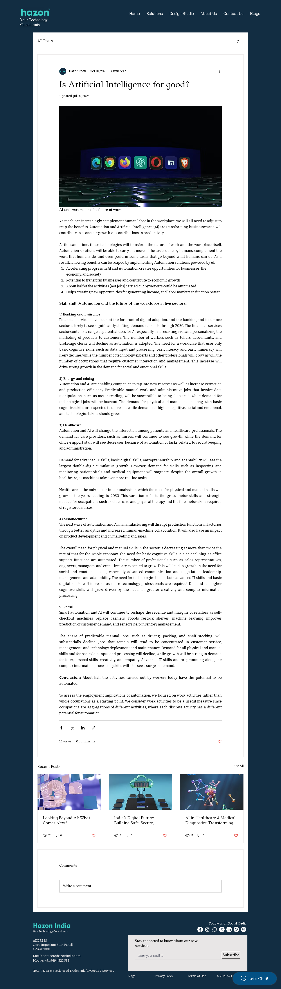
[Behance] (243, 929)
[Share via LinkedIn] (83, 728)
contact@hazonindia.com (62, 956)
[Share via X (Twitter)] (72, 728)
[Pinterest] (236, 929)
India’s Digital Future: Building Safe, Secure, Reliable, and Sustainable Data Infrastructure (138, 820)
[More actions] (219, 71)
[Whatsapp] (214, 929)
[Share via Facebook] (61, 728)
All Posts (45, 41)
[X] (222, 929)
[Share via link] (94, 728)
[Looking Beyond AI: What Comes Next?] (69, 792)
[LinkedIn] (229, 929)
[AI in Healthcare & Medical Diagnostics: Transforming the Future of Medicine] (211, 792)
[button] (238, 41)
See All (239, 766)
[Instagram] (207, 929)
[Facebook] (200, 929)
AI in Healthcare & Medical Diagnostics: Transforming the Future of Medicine (210, 820)
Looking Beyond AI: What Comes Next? (66, 820)
